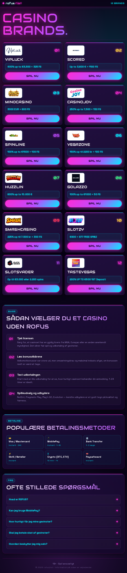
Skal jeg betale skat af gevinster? (29, 532)
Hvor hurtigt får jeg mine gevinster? (30, 521)
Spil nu (32, 76)
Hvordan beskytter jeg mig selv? (28, 544)
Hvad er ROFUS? (18, 499)
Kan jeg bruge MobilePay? (24, 510)
